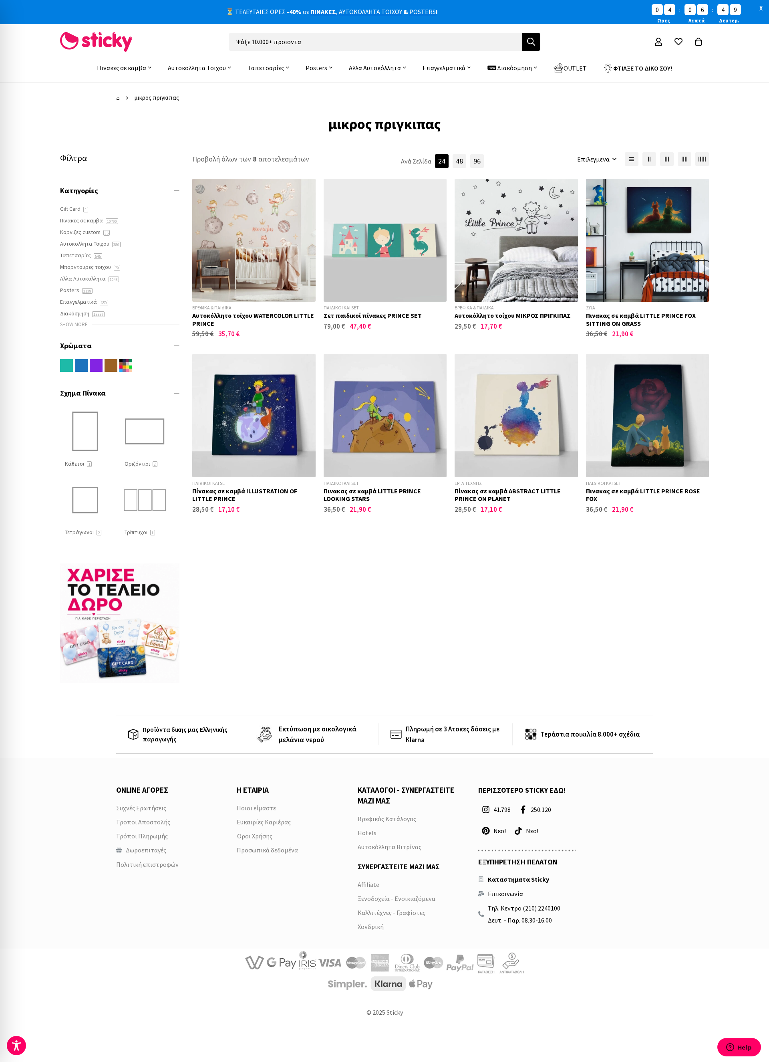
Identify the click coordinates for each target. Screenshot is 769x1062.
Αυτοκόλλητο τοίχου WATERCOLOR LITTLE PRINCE (253, 319)
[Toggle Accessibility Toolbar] (16, 1045)
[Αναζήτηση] (531, 42)
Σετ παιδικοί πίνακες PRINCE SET (373, 315)
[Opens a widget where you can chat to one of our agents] (739, 1048)
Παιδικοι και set (341, 308)
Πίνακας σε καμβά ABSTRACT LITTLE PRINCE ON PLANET (508, 495)
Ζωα (590, 308)
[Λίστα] (631, 159)
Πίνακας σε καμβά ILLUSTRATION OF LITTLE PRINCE (244, 495)
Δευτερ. (729, 20)
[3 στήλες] (667, 159)
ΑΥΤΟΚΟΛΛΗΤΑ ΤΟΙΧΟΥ (370, 12)
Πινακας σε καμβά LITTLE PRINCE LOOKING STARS (372, 495)
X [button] (761, 8)
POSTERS (422, 12)
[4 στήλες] (684, 159)
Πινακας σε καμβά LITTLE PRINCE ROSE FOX (643, 495)
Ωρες (663, 20)
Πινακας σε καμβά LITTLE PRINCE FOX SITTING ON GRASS (641, 319)
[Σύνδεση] (658, 41)
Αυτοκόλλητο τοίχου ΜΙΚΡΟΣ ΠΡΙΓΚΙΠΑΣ (513, 315)
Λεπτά (696, 20)
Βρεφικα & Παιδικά (212, 308)
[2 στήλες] (649, 159)
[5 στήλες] (702, 159)
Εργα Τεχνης (468, 483)
